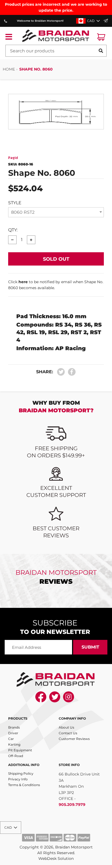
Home (9, 69)
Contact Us (68, 733)
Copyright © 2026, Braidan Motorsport (56, 847)
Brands (14, 727)
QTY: (12, 229)
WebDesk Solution (56, 858)
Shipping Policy (20, 773)
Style (14, 202)
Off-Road (15, 756)
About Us (66, 727)
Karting (14, 744)
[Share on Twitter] (61, 372)
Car (11, 739)
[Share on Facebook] (70, 372)
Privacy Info (18, 779)
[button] (88, 21)
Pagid (13, 157)
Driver (13, 733)
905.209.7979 (72, 804)
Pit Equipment (20, 750)
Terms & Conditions (24, 785)
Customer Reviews (74, 739)
